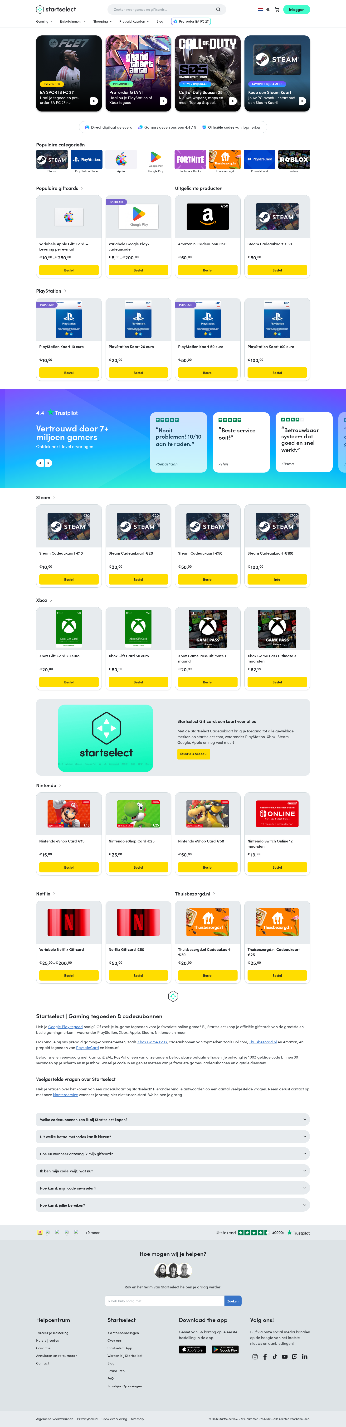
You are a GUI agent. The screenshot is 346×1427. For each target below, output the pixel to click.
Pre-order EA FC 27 (194, 21)
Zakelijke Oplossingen (124, 1386)
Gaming (42, 21)
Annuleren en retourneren (56, 1355)
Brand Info (116, 1371)
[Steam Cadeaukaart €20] (138, 526)
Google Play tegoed (65, 1026)
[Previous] (40, 463)
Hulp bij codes (47, 1340)
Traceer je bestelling (52, 1332)
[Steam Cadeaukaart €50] (277, 216)
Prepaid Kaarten (132, 21)
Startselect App (119, 1348)
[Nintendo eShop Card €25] (138, 813)
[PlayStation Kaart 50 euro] (208, 319)
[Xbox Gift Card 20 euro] (69, 629)
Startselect (121, 1319)
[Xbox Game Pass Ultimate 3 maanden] (277, 629)
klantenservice (65, 1094)
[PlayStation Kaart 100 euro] (277, 319)
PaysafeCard (87, 1047)
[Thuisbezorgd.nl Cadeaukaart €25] (277, 922)
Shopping (100, 21)
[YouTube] (285, 1357)
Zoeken (233, 1301)
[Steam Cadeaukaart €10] (69, 526)
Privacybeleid (87, 1419)
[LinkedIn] (305, 1357)
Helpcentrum (53, 1319)
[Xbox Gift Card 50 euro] (138, 629)
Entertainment (71, 21)
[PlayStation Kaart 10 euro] (69, 319)
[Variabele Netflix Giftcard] (69, 922)
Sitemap (137, 1419)
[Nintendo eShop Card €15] (69, 813)
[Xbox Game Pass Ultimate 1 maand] (208, 629)
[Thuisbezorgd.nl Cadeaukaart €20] (207, 922)
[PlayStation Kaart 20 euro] (138, 319)
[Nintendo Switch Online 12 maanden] (277, 813)
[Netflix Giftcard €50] (138, 922)
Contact (42, 1363)
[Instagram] (255, 1357)
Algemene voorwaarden (54, 1419)
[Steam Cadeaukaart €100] (277, 526)
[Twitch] (295, 1357)
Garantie (43, 1348)
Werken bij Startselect (125, 1355)
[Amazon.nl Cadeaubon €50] (207, 216)
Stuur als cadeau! (193, 753)
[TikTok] (275, 1357)
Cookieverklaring (114, 1419)
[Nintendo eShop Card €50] (207, 813)
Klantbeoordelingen (123, 1332)
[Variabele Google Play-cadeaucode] (138, 216)
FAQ (110, 1378)
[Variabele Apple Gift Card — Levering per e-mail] (69, 217)
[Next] (48, 463)
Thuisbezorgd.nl (263, 1041)
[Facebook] (265, 1357)
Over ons (114, 1340)
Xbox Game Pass (152, 1041)
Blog (159, 21)
